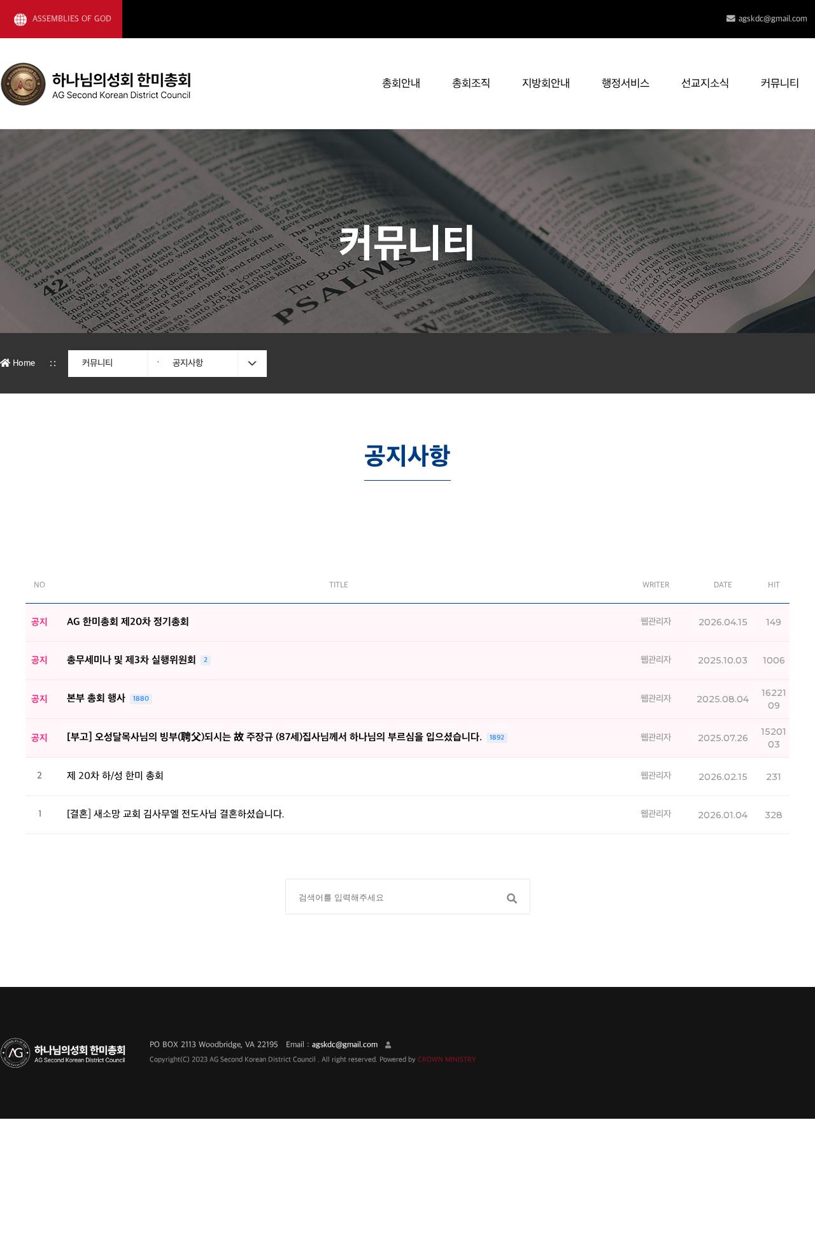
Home (22, 363)
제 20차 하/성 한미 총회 (115, 776)
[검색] (511, 898)
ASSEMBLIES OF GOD (70, 19)
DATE (723, 585)
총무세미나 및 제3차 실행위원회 (133, 661)
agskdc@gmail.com (773, 19)
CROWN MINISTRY (447, 1060)
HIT (774, 585)
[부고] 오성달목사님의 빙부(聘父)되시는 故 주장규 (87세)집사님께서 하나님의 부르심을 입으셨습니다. (276, 738)
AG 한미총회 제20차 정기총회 (128, 622)
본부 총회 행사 (97, 699)
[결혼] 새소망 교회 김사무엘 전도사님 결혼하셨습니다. (176, 815)
